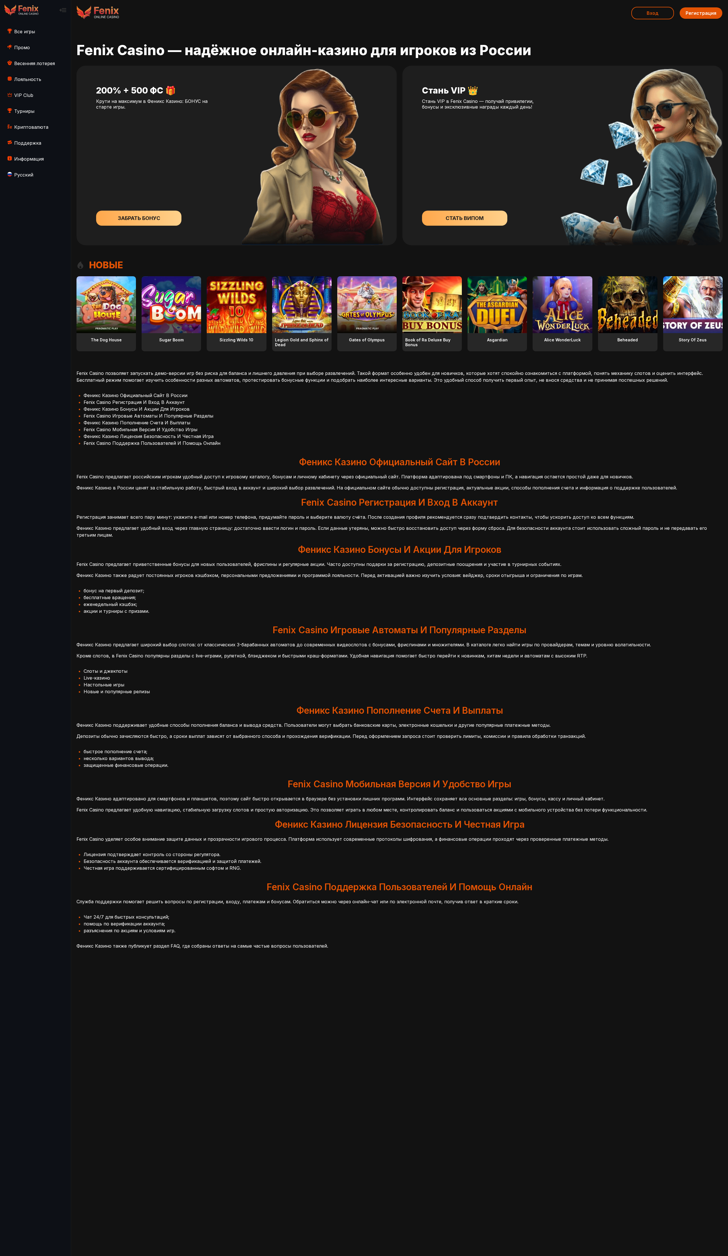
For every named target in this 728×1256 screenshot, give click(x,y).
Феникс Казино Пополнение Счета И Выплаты (137, 422)
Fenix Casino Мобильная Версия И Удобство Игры (140, 429)
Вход (653, 13)
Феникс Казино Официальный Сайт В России (135, 395)
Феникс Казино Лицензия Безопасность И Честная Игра (149, 436)
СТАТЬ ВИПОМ (465, 218)
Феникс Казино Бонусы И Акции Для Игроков (137, 409)
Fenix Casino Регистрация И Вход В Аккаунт (134, 402)
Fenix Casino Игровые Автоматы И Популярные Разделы (148, 416)
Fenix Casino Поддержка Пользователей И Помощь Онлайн (152, 443)
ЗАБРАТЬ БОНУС (139, 218)
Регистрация (701, 13)
